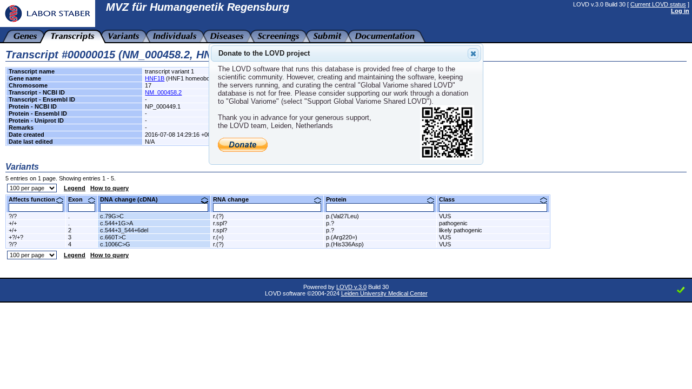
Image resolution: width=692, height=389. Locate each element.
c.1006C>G (115, 244)
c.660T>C (113, 237)
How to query (109, 188)
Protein (340, 199)
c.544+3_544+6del (124, 230)
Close (473, 53)
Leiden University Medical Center (384, 293)
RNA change (235, 199)
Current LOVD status (658, 4)
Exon (79, 199)
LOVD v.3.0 (351, 287)
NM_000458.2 (163, 92)
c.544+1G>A (116, 223)
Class (451, 199)
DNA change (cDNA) (133, 199)
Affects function (36, 199)
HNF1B (154, 78)
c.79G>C (112, 216)
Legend (74, 188)
